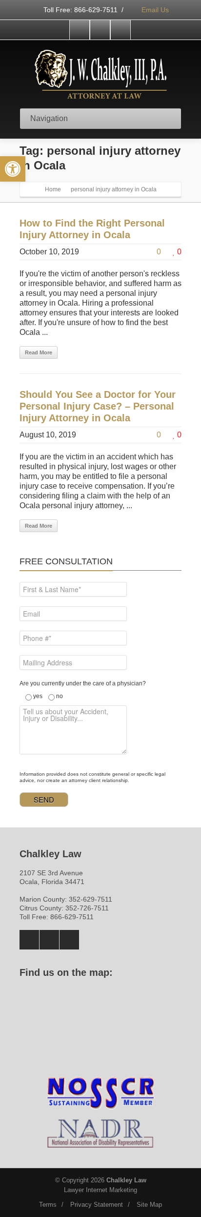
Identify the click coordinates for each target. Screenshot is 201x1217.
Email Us (154, 10)
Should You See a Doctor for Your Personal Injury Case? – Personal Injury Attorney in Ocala (98, 406)
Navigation (49, 118)
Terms (48, 1204)
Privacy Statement (96, 1204)
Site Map (149, 1204)
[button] (12, 169)
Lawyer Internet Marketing (100, 1190)
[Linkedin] (120, 30)
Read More (38, 352)
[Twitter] (100, 30)
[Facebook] (79, 30)
